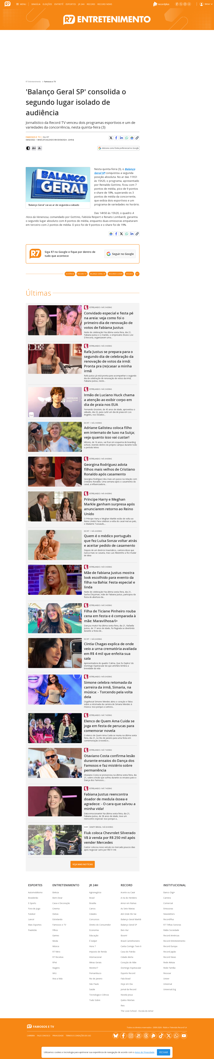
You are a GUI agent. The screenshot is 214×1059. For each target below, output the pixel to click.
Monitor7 (93, 967)
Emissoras (168, 908)
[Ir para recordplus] (153, 1036)
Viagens (56, 967)
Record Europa (170, 946)
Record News (104, 4)
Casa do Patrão (128, 951)
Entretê (58, 4)
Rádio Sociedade (171, 930)
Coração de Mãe (128, 962)
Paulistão (32, 930)
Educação (93, 935)
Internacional (95, 957)
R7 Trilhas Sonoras (172, 924)
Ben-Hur (125, 930)
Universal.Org (169, 989)
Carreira (167, 897)
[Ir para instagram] (185, 4)
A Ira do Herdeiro (129, 897)
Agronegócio (95, 892)
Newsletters (169, 914)
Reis (123, 1005)
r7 (137, 274)
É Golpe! (93, 940)
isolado (129, 274)
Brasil (91, 897)
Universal (167, 984)
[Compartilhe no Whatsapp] (126, 137)
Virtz (54, 973)
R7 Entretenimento (33, 81)
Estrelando (57, 919)
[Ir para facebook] (177, 4)
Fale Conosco (43, 1035)
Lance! (31, 919)
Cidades (93, 914)
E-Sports (32, 903)
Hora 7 (92, 946)
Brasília (35, 4)
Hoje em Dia (127, 984)
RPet (54, 962)
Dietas (55, 914)
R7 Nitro (56, 951)
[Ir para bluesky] (116, 1036)
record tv (82, 274)
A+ (34, 148)
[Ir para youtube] (184, 1036)
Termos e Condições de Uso (78, 1035)
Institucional (174, 885)
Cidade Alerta (127, 957)
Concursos (94, 919)
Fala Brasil (125, 978)
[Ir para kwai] (138, 1036)
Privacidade (58, 1035)
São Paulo (94, 984)
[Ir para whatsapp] (176, 1036)
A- (39, 148)
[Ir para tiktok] (161, 1036)
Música (55, 946)
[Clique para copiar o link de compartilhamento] (137, 137)
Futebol (31, 914)
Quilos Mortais (128, 1000)
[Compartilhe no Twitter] (111, 137)
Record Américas (171, 935)
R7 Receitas (57, 957)
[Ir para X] (181, 4)
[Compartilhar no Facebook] (116, 137)
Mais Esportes (34, 924)
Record (91, 4)
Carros (92, 908)
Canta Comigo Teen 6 (131, 946)
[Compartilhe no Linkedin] (121, 137)
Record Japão (169, 951)
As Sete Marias (128, 908)
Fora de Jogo (34, 908)
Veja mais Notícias (82, 864)
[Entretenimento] (107, 19)
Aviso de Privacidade (144, 1052)
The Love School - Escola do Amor (137, 1011)
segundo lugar (115, 274)
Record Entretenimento (174, 940)
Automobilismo (35, 892)
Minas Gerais (95, 962)
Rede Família (169, 967)
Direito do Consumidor (100, 924)
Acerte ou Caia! (128, 892)
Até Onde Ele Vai (128, 914)
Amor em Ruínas (128, 903)
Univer (166, 978)
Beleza (55, 892)
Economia (94, 930)
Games (55, 935)
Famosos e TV (50, 81)
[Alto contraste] (28, 148)
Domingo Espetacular (131, 967)
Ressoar (167, 973)
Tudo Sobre (94, 1000)
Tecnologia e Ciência (99, 994)
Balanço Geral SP (129, 924)
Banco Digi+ (169, 892)
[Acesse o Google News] (131, 138)
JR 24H (81, 4)
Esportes (71, 4)
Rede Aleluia (169, 962)
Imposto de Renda (98, 951)
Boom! (124, 935)
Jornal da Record (128, 989)
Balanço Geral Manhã (131, 919)
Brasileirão (33, 897)
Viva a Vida (57, 978)
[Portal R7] (7, 3)
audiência (70, 274)
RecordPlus (168, 919)
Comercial (168, 903)
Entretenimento (65, 885)
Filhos (55, 930)
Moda (55, 940)
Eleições (47, 4)
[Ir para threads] (146, 1036)
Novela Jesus (127, 994)
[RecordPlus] (161, 3)
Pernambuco (95, 973)
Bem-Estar (57, 897)
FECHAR (163, 1052)
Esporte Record (128, 973)
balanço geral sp (97, 274)
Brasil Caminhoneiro (130, 940)
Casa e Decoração (61, 903)
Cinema (56, 908)
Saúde (92, 989)
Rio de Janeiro (95, 978)
